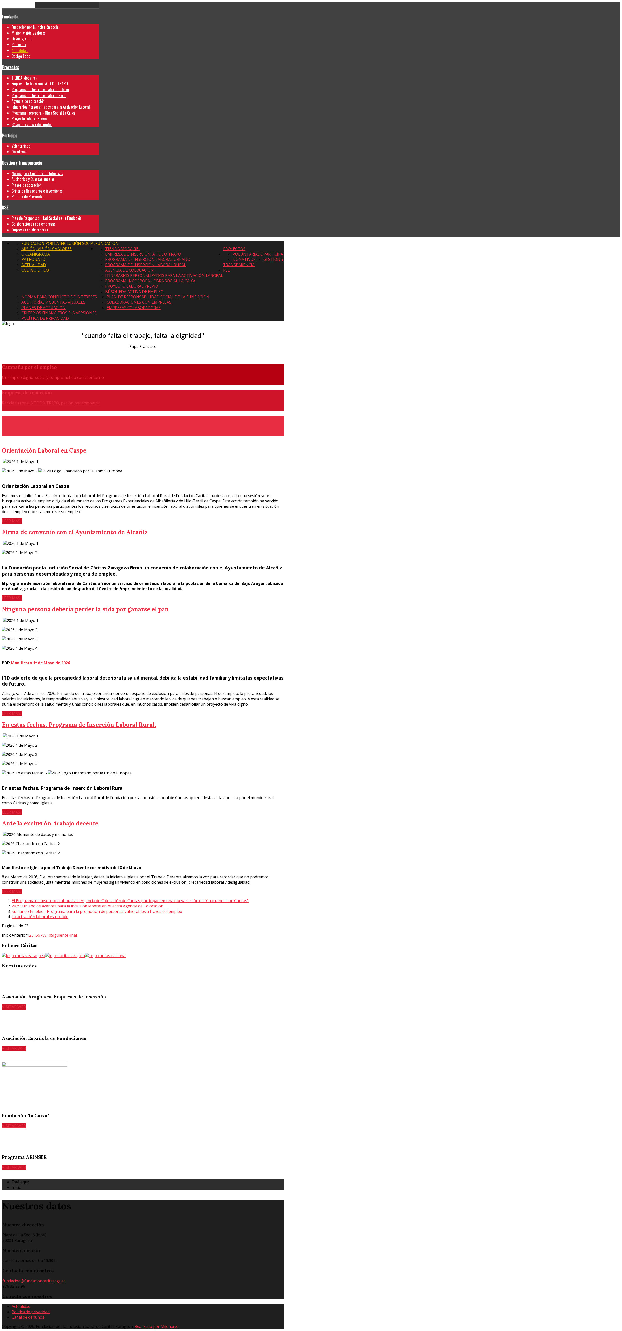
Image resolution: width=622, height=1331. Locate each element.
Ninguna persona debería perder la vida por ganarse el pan (85, 609)
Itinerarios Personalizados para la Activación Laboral (51, 107)
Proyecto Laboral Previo (29, 119)
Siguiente (59, 935)
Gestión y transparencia (22, 162)
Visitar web (14, 1007)
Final (72, 935)
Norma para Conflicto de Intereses (37, 173)
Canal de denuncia (28, 1317)
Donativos (19, 152)
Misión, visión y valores (29, 33)
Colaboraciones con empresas (34, 224)
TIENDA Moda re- (24, 78)
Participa (9, 135)
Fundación (10, 16)
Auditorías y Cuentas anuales (33, 179)
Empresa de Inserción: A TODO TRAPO (40, 84)
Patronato (19, 44)
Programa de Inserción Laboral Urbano (40, 89)
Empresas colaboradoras (30, 230)
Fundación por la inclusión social (36, 27)
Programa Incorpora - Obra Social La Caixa (43, 113)
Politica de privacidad (31, 1311)
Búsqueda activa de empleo (32, 124)
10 (49, 935)
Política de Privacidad (28, 197)
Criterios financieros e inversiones (37, 191)
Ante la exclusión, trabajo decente (50, 823)
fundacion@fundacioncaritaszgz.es (34, 1281)
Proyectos (10, 67)
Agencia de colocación (28, 101)
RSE (5, 207)
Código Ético (21, 56)
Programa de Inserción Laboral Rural (39, 95)
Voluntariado (21, 146)
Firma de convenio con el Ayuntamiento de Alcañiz (75, 532)
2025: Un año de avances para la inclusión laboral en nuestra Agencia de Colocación (87, 906)
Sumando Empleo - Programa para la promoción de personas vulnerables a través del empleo (97, 911)
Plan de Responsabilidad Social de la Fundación (47, 218)
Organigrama (21, 39)
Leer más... (12, 521)
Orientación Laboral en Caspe (44, 450)
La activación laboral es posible (40, 916)
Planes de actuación (26, 185)
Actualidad (20, 50)
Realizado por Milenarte (156, 1326)
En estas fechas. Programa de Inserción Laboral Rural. (79, 724)
